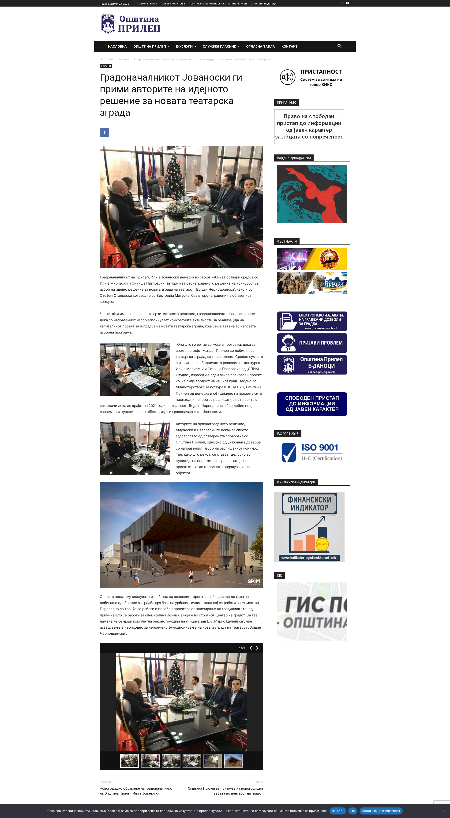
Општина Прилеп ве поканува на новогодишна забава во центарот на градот (225, 790)
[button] (339, 46)
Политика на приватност (381, 811)
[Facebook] (342, 3)
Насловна (106, 59)
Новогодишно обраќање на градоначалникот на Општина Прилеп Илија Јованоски (137, 790)
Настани (124, 59)
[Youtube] (347, 3)
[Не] (444, 811)
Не (353, 811)
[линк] (309, 143)
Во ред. (338, 811)
